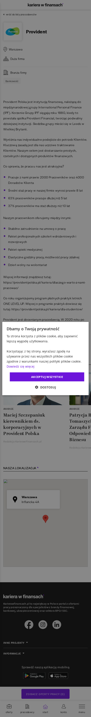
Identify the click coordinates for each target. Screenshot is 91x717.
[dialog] (45, 358)
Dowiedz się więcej (20, 366)
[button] (45, 387)
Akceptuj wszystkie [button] (47, 377)
